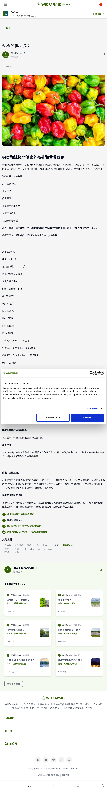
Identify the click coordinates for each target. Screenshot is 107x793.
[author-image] (7, 569)
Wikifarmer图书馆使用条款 (48, 775)
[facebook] (45, 760)
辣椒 (6, 552)
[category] (29, 786)
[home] (5, 785)
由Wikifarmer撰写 (23, 567)
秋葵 (6, 548)
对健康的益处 (69, 545)
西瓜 (50, 548)
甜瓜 (29, 545)
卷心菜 (7, 545)
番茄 (44, 545)
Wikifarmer (17, 53)
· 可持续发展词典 (18, 603)
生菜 (37, 545)
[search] (78, 785)
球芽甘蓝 (18, 545)
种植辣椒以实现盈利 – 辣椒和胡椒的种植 (27, 531)
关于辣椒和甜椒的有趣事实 (20, 514)
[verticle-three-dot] (104, 54)
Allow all (87, 417)
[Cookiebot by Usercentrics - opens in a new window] (91, 373)
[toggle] (5, 4)
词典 (9, 603)
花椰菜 (15, 548)
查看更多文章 (13, 683)
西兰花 (41, 548)
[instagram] (61, 760)
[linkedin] (38, 760)
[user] (102, 785)
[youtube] (53, 760)
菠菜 (32, 548)
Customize (51, 417)
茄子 (24, 548)
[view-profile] (101, 570)
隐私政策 (65, 775)
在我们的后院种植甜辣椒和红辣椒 (24, 526)
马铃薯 (15, 552)
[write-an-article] (54, 785)
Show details (92, 409)
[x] (69, 760)
